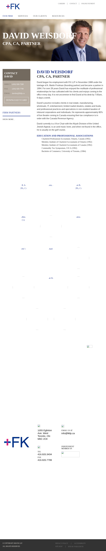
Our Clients (40, 16)
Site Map (58, 546)
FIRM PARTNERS (14, 174)
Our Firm (8, 16)
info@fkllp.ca (68, 433)
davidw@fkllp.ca (18, 93)
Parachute (79, 547)
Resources (58, 16)
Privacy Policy (61, 543)
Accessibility (80, 543)
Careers (61, 4)
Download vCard (16, 100)
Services (23, 16)
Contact (73, 4)
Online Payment (88, 4)
